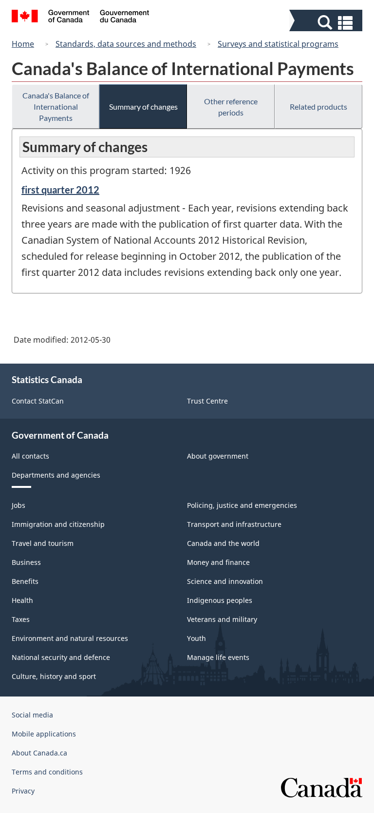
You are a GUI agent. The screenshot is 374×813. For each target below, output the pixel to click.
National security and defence (61, 657)
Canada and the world (223, 543)
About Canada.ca (39, 752)
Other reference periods (231, 107)
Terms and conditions (47, 771)
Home (23, 44)
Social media (32, 714)
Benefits (25, 581)
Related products (318, 106)
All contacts (30, 456)
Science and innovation (225, 581)
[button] (327, 23)
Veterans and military (222, 619)
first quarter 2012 (60, 189)
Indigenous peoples (219, 600)
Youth (196, 638)
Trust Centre (207, 401)
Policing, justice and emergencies (242, 505)
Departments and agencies (56, 475)
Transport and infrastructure (234, 524)
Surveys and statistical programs (278, 44)
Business (26, 562)
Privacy (23, 790)
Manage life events (218, 657)
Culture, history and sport (54, 676)
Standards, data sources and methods (126, 44)
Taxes (21, 619)
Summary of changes (143, 106)
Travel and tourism (43, 543)
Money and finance (218, 562)
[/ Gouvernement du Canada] (81, 17)
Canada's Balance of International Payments (55, 106)
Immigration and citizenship (58, 524)
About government (217, 456)
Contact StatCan (38, 401)
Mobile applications (44, 733)
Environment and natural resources (70, 638)
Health (22, 600)
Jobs (18, 505)
